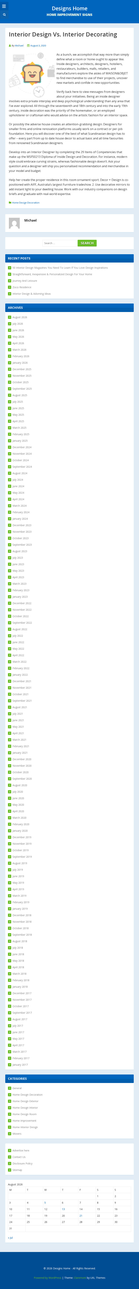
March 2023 (19, 583)
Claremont (80, 1277)
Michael (19, 45)
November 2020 (21, 765)
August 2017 (19, 1019)
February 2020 (20, 824)
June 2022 (18, 642)
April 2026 (18, 343)
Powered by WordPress (47, 1277)
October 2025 (20, 382)
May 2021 (18, 726)
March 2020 (19, 817)
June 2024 (18, 486)
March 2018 (19, 973)
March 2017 (19, 1051)
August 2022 (19, 629)
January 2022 (20, 674)
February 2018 (20, 980)
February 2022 (20, 668)
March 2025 (19, 427)
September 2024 (22, 466)
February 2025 (20, 434)
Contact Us (19, 1157)
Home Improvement (24, 1120)
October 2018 (20, 928)
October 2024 (20, 460)
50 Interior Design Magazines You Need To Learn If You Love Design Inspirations (60, 267)
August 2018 (19, 941)
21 (80, 1215)
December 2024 (21, 447)
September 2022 (22, 622)
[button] (4, 14)
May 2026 (18, 336)
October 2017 (20, 1006)
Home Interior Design (25, 1127)
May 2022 (18, 648)
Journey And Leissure (24, 280)
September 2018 (22, 934)
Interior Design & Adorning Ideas (31, 293)
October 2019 (20, 850)
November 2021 (21, 687)
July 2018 (17, 947)
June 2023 (18, 564)
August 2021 (19, 707)
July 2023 (17, 557)
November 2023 (21, 531)
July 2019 (17, 869)
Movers (16, 1133)
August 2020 (19, 785)
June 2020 (18, 798)
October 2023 (20, 538)
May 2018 (18, 960)
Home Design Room (24, 1114)
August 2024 (19, 473)
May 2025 (18, 414)
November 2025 (21, 375)
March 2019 (19, 895)
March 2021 (19, 739)
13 (63, 1209)
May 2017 (18, 1038)
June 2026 (18, 330)
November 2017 (21, 999)
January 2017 (20, 1064)
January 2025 (20, 440)
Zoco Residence (21, 287)
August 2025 (19, 395)
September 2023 (22, 544)
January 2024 (20, 518)
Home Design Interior (25, 1107)
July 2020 (17, 791)
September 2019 (22, 856)
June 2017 (18, 1032)
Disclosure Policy (22, 1163)
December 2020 (21, 759)
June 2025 (18, 408)
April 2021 (18, 733)
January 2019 (20, 908)
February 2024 (20, 512)
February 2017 (20, 1058)
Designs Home (69, 8)
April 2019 (18, 889)
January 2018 (20, 986)
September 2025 (22, 388)
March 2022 (19, 661)
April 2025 (18, 421)
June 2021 (18, 720)
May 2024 (18, 492)
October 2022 (20, 616)
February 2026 (20, 356)
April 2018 (18, 967)
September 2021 (22, 700)
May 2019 (18, 882)
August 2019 (19, 863)
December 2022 (21, 603)
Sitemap (17, 1170)
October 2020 (20, 772)
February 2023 (20, 590)
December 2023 (21, 525)
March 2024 (19, 505)
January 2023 (20, 596)
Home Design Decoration (25, 202)
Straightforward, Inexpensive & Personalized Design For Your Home (52, 274)
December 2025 (21, 369)
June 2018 (18, 954)
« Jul (10, 1237)
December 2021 (21, 681)
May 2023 (18, 570)
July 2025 (17, 401)
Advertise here (20, 1150)
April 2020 (18, 811)
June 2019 (18, 876)
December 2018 (21, 915)
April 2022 (18, 655)
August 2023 (19, 551)
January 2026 (20, 362)
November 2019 (21, 843)
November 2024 (21, 453)
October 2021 (20, 694)
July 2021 (17, 713)
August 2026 (19, 317)
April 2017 (18, 1045)
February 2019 (20, 902)
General (17, 1088)
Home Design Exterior (25, 1101)
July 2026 (17, 323)
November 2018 (21, 921)
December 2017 (21, 993)
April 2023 (18, 577)
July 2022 (17, 635)
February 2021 (20, 746)
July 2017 (17, 1025)
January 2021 (20, 752)
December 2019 (21, 837)
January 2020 (20, 830)
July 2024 (17, 479)
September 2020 (22, 778)
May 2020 (18, 804)
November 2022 (21, 609)
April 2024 (18, 499)
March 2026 (19, 349)
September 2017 (22, 1012)
